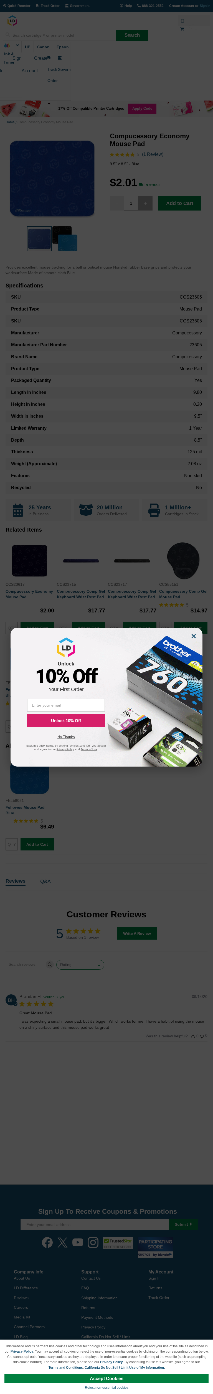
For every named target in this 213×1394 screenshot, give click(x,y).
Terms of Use (89, 749)
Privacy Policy (22, 1351)
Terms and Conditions (66, 1368)
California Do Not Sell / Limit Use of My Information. (125, 1368)
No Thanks (66, 737)
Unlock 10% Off (66, 720)
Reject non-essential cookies (106, 1388)
